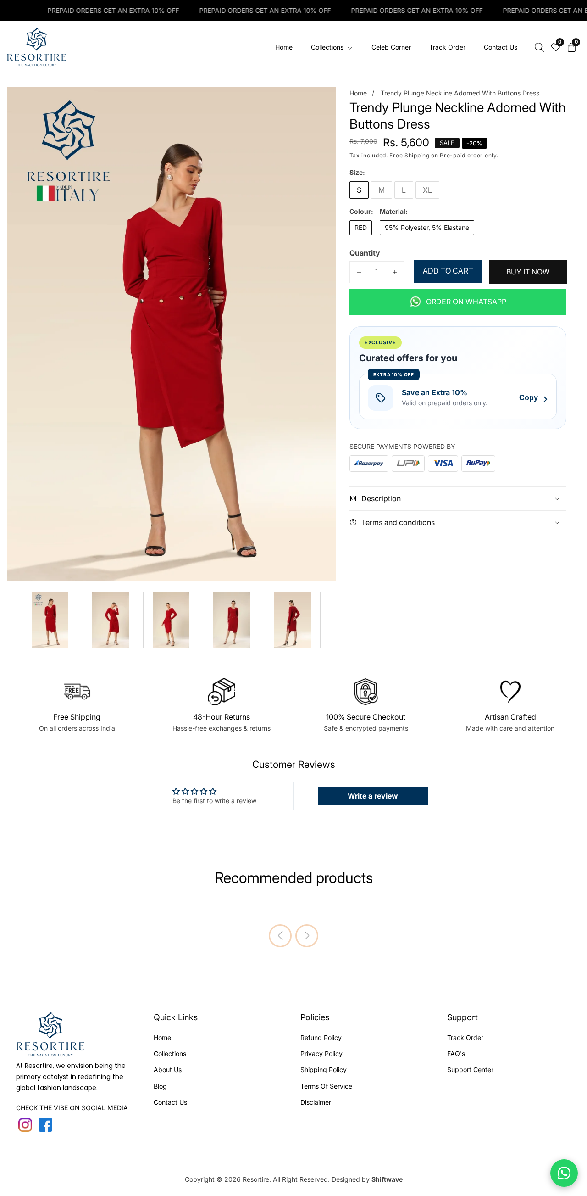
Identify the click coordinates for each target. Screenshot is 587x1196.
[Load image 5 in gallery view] (293, 620)
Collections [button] (328, 47)
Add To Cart (448, 271)
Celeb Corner (391, 47)
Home (284, 47)
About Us (168, 1069)
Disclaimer (315, 1102)
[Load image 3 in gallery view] (171, 620)
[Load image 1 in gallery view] (50, 620)
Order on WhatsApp (466, 301)
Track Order (447, 47)
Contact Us (500, 47)
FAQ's (456, 1053)
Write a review (373, 795)
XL (427, 190)
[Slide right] (329, 620)
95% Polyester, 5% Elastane (427, 227)
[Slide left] (13, 620)
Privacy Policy (321, 1053)
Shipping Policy (323, 1069)
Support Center (470, 1069)
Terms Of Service (326, 1086)
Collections (170, 1053)
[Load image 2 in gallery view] (110, 620)
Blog (160, 1086)
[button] (280, 935)
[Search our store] (539, 47)
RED (360, 227)
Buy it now (528, 271)
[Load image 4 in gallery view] (232, 620)
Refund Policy (321, 1037)
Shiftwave (387, 1179)
